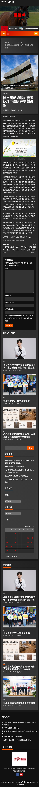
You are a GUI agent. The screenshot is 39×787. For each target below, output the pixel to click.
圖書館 (9, 240)
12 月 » (14, 556)
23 (15, 546)
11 (24, 538)
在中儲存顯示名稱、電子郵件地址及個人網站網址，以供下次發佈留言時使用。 (19, 318)
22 (11, 546)
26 (28, 546)
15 (11, 542)
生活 (7, 93)
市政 (4, 93)
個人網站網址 (9, 309)
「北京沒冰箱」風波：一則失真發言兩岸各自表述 (16, 740)
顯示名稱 (8, 296)
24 (19, 546)
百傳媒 (19, 15)
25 (24, 546)
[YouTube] (21, 774)
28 (7, 551)
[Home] (4, 33)
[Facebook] (17, 774)
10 (19, 538)
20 (32, 542)
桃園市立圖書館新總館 (18, 240)
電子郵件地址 (10, 302)
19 (28, 542)
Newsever (34, 782)
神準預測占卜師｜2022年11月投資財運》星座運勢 (11, 248)
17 (19, 542)
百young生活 (10, 237)
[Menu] (8, 33)
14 (7, 542)
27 (32, 546)
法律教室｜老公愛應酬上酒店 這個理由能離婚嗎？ (28, 248)
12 (28, 538)
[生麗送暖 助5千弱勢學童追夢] (19, 384)
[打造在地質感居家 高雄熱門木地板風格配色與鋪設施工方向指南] (19, 418)
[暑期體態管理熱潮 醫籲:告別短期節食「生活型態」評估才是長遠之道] (19, 348)
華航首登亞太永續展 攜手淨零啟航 (16, 476)
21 (7, 546)
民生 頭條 (19, 370)
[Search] (33, 33)
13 (32, 538)
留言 (7, 268)
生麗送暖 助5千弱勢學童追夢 (24, 28)
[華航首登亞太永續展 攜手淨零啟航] (19, 686)
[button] (8, 33)
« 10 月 (7, 556)
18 (24, 542)
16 (15, 542)
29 (11, 551)
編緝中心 (7, 110)
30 (15, 551)
